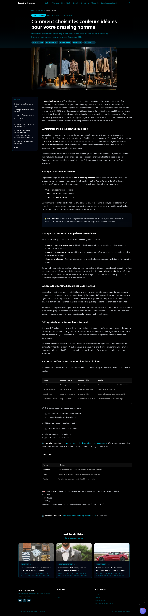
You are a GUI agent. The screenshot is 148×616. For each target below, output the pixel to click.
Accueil (59, 594)
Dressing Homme (37, 10)
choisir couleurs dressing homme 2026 (79, 515)
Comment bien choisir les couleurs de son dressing (85, 443)
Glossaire (17, 147)
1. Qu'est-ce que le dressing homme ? (23, 105)
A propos (98, 594)
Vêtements (95, 3)
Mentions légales (100, 600)
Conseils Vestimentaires (81, 3)
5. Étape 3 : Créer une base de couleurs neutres (24, 125)
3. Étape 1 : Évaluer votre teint (24, 115)
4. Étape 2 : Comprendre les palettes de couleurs (23, 120)
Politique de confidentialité (104, 603)
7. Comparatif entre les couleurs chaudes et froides (23, 137)
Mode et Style (65, 3)
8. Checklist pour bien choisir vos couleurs (24, 142)
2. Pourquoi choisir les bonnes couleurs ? (24, 111)
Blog (58, 597)
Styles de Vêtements (52, 3)
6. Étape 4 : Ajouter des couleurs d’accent (22, 131)
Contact (97, 597)
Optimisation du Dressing (109, 3)
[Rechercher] (129, 3)
